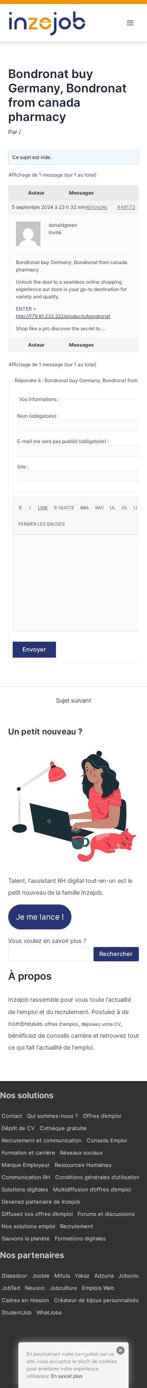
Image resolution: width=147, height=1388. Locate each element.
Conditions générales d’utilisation (97, 1177)
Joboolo (128, 1275)
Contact (12, 1116)
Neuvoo (35, 1288)
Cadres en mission (25, 1300)
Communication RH (26, 1177)
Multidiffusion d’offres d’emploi (92, 1189)
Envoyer (34, 649)
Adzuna (104, 1275)
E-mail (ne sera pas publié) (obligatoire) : (63, 441)
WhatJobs (49, 1312)
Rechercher (116, 954)
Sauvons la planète (26, 1238)
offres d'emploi (61, 1024)
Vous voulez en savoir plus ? (47, 941)
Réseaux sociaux (81, 1152)
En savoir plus (66, 1376)
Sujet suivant (73, 701)
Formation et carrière (28, 1152)
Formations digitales (80, 1238)
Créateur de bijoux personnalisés (96, 1300)
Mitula (62, 1275)
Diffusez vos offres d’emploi (37, 1214)
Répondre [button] (96, 207)
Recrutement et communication (42, 1140)
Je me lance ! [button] (40, 917)
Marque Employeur (26, 1165)
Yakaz (82, 1275)
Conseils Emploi (107, 1140)
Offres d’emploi (102, 1116)
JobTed (11, 1288)
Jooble (40, 1275)
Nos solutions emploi (28, 1226)
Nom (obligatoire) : (38, 416)
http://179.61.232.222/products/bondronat (63, 316)
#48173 (126, 207)
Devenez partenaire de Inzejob (41, 1201)
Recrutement (76, 1226)
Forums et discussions (106, 1214)
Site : (23, 466)
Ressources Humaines (83, 1165)
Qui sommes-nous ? (52, 1116)
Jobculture (63, 1288)
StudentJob (16, 1312)
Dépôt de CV (18, 1128)
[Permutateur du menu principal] (130, 22)
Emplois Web (98, 1288)
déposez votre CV (101, 1024)
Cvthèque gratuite (63, 1128)
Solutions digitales (25, 1189)
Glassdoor (14, 1275)
